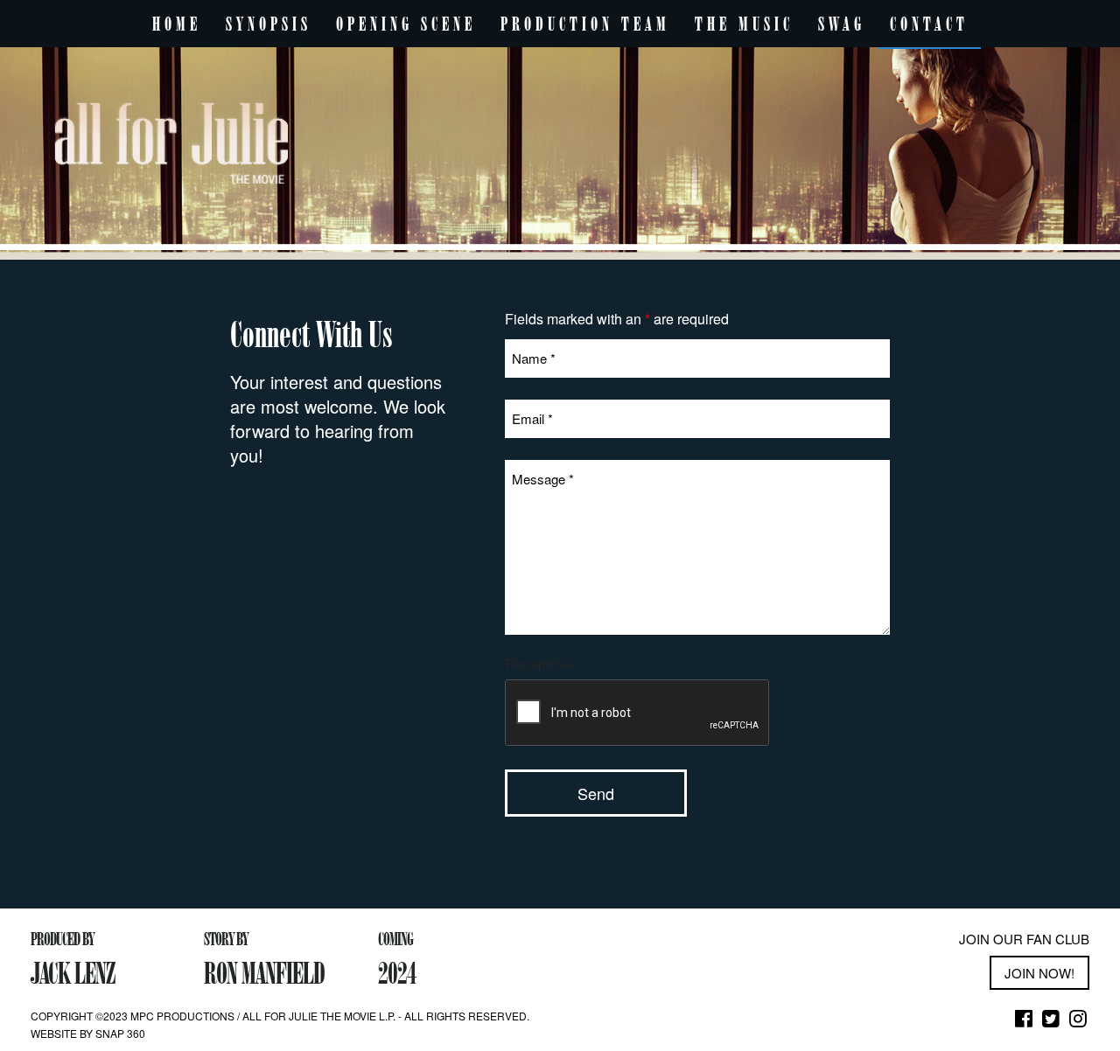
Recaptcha (538, 664)
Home (176, 23)
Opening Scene (406, 23)
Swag (841, 23)
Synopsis (269, 23)
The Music (744, 23)
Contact (929, 23)
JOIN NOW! (1039, 973)
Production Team (585, 23)
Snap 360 (120, 1033)
